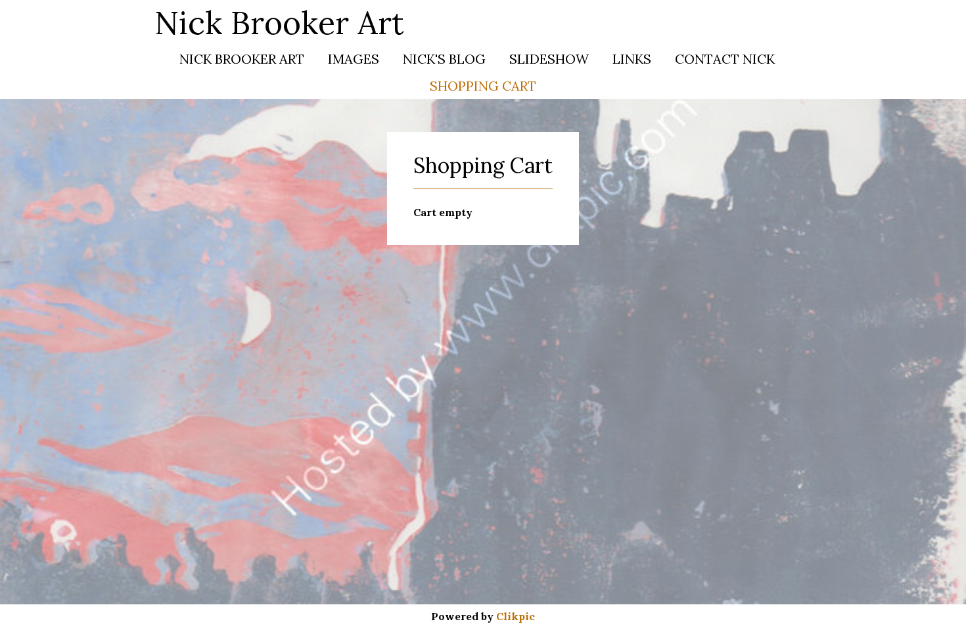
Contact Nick (725, 59)
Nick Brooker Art (279, 23)
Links (631, 59)
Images (353, 59)
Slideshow (549, 59)
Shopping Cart (483, 86)
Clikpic (515, 616)
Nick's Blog (444, 59)
